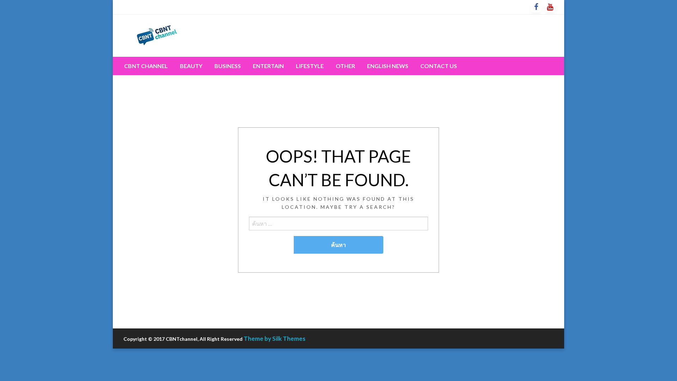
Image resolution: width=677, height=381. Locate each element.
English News (387, 65)
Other (345, 65)
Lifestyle (310, 65)
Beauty (191, 65)
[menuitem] (146, 66)
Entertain (268, 65)
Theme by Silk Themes (274, 338)
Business (227, 65)
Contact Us (438, 65)
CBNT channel (146, 65)
